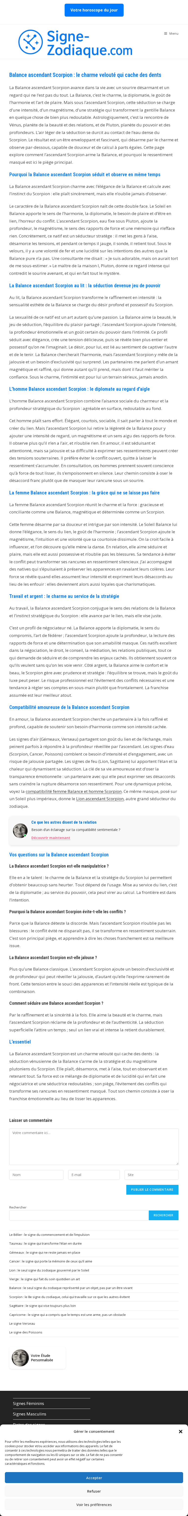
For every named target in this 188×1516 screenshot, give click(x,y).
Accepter (94, 1477)
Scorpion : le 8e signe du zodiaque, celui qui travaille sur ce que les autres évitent (69, 1297)
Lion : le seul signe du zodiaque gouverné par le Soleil (49, 1270)
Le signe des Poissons (25, 1332)
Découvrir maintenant (50, 837)
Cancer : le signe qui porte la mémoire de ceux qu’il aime (50, 1261)
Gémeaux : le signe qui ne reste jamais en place (44, 1252)
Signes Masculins (29, 1414)
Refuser (94, 1491)
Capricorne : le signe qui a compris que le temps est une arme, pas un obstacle (67, 1314)
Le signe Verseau (22, 1323)
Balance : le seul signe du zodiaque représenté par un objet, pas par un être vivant (70, 1288)
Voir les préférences (94, 1504)
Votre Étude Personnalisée (42, 1357)
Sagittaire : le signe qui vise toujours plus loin (42, 1305)
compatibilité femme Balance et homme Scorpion (74, 791)
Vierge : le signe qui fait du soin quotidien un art (44, 1279)
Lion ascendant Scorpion (100, 798)
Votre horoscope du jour (94, 10)
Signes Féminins (28, 1403)
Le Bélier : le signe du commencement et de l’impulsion (49, 1234)
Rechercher (17, 1207)
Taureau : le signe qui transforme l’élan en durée (45, 1243)
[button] (180, 1431)
